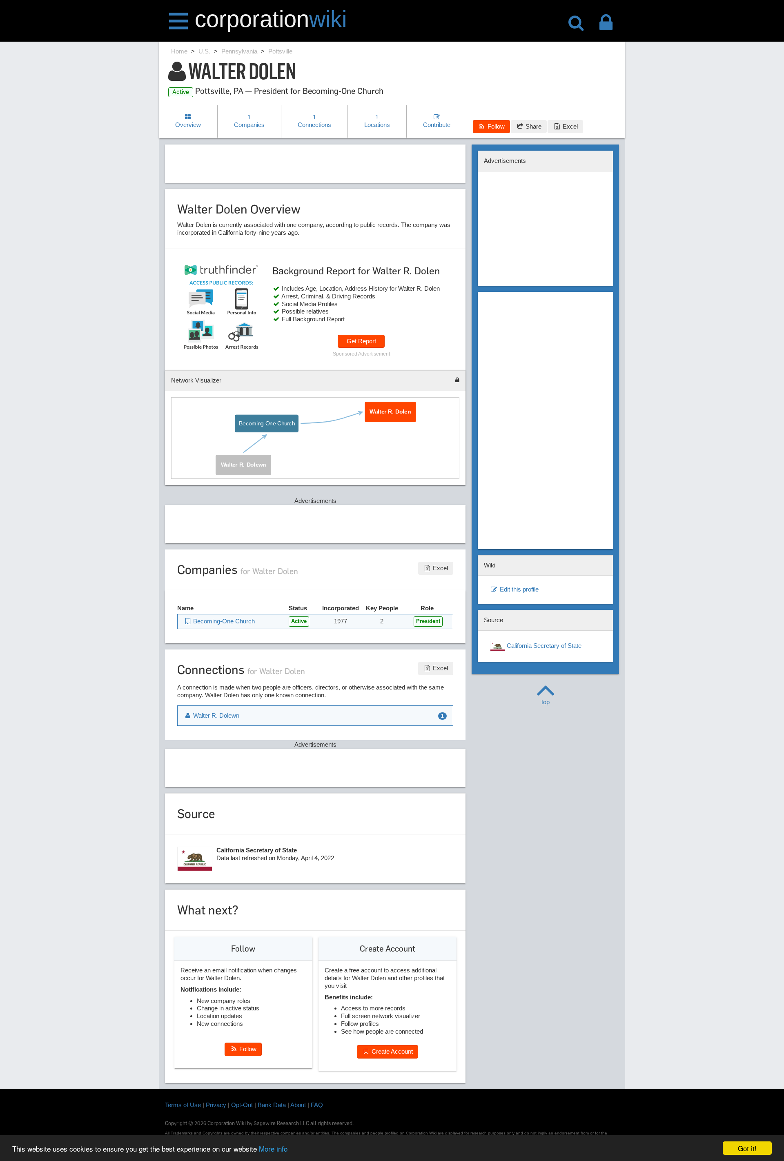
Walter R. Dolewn (243, 464)
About (298, 1104)
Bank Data (272, 1104)
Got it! (747, 1148)
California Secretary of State (543, 645)
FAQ (317, 1104)
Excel (569, 126)
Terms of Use (183, 1104)
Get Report (361, 341)
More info (273, 1148)
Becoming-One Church (267, 423)
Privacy (216, 1104)
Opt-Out (242, 1104)
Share (532, 126)
